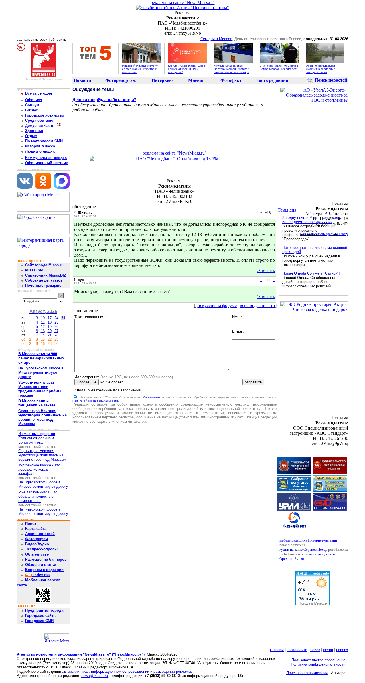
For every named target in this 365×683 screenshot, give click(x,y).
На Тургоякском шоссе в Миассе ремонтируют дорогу (43, 484)
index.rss (41, 575)
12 (43, 326)
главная (277, 650)
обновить (58, 40)
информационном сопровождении (120, 671)
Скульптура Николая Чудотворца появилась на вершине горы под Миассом (42, 455)
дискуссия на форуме (216, 305)
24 (56, 318)
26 (56, 326)
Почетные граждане (43, 285)
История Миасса (40, 146)
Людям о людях (40, 151)
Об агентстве (37, 554)
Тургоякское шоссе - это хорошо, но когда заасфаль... (39, 469)
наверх (342, 650)
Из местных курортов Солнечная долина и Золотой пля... (36, 438)
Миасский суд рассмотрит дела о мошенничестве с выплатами (140, 69)
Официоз (33, 100)
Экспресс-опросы (41, 549)
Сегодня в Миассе (216, 39)
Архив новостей (40, 534)
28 (56, 335)
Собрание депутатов (44, 280)
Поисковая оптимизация (307, 673)
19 (50, 326)
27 (56, 331)
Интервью (162, 80)
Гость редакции (272, 80)
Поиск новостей (331, 80)
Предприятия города (44, 610)
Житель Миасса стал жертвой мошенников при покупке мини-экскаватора (231, 69)
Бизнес (31, 110)
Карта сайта (35, 529)
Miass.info (34, 270)
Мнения (196, 80)
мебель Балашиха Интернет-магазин (308, 540)
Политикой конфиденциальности (95, 400)
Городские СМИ (39, 621)
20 (50, 331)
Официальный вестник (46, 163)
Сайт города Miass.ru (44, 265)
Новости (82, 80)
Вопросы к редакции (44, 570)
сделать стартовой (32, 40)
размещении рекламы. (172, 671)
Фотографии (36, 539)
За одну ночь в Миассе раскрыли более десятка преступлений (311, 220)
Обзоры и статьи (40, 564)
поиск (315, 650)
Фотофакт (231, 80)
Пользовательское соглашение (318, 660)
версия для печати (257, 305)
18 (50, 322)
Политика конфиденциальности (318, 664)
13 (43, 331)
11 (43, 322)
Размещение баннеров (46, 559)
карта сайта (297, 650)
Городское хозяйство (44, 115)
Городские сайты (40, 615)
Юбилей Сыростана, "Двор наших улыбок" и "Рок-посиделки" (186, 69)
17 (50, 318)
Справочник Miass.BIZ (45, 275)
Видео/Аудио (37, 544)
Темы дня (287, 210)
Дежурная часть (39, 125)
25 (56, 322)
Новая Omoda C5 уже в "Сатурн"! (311, 273)
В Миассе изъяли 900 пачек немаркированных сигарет (279, 67)
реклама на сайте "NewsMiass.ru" (183, 2)
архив (328, 650)
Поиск (30, 523)
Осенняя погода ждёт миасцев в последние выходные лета (320, 69)
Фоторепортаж (120, 80)
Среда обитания (40, 120)
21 (50, 335)
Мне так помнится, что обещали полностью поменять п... (37, 496)
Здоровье (34, 131)
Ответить (266, 270)
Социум (32, 105)
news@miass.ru (94, 676)
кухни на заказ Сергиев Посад (303, 549)
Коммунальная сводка (46, 158)
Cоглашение (152, 397)
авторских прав (75, 671)
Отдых (31, 136)
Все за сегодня (38, 93)
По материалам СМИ (44, 141)
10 (43, 318)
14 (43, 335)
